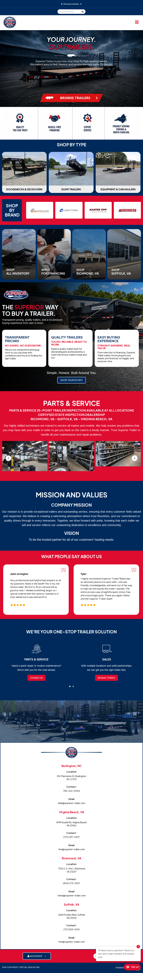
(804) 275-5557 (71, 883)
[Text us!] (132, 967)
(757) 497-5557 (71, 836)
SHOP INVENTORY (71, 380)
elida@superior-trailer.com (71, 803)
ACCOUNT (36, 956)
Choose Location (71, 4)
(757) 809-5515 (71, 929)
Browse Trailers (36, 677)
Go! (82, 12)
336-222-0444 (71, 790)
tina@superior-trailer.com (71, 849)
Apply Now (107, 677)
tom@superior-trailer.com (71, 941)
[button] (70, 686)
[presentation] (8, 458)
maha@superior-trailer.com (72, 895)
